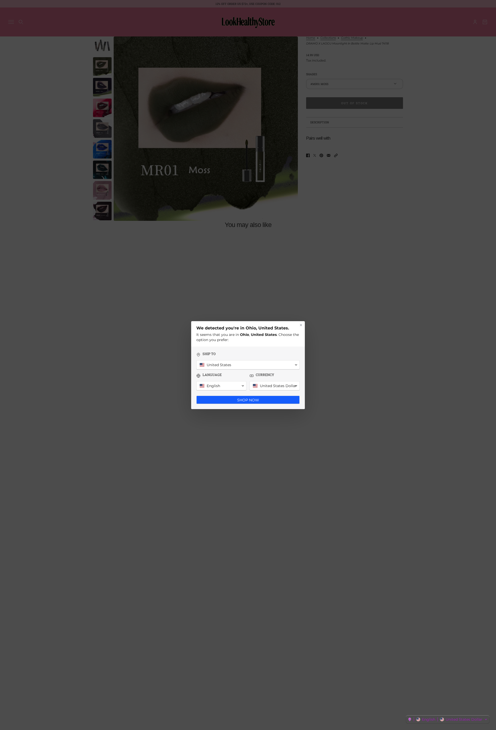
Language (212, 375)
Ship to (209, 354)
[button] (448, 719)
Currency (265, 375)
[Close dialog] (301, 325)
